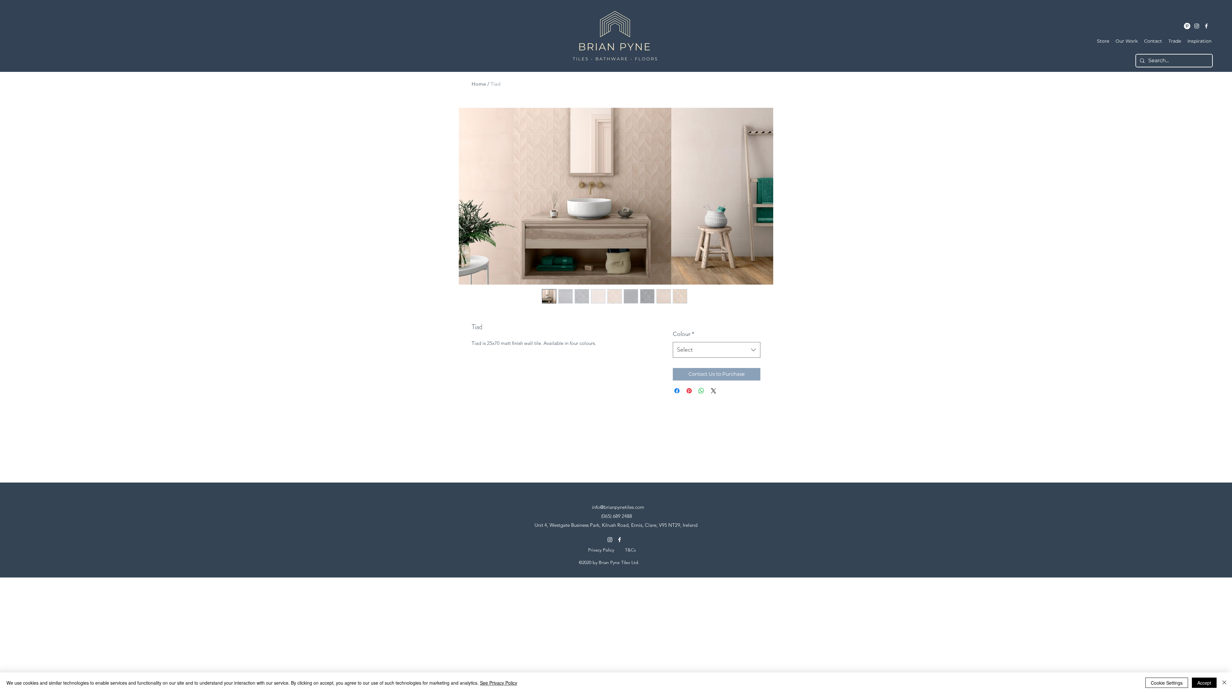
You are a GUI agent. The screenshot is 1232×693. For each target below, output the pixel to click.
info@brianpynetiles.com (618, 507)
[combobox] (716, 350)
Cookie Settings (1167, 683)
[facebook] (1206, 26)
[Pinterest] (1187, 26)
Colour (683, 334)
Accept (1204, 683)
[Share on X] (713, 391)
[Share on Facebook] (677, 391)
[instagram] (1197, 26)
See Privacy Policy (498, 683)
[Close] (1224, 683)
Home (479, 84)
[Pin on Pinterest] (689, 391)
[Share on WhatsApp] (701, 391)
